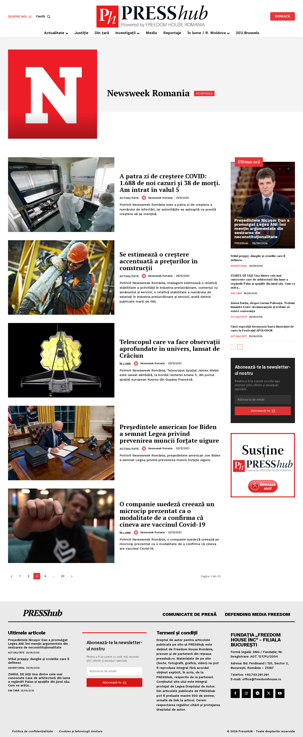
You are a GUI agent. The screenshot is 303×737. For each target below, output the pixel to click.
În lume (125, 363)
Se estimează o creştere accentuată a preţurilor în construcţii (159, 261)
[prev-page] (11, 576)
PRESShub (241, 243)
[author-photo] (144, 198)
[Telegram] (257, 693)
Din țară (236, 293)
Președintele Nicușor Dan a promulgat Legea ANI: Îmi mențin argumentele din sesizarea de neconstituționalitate (261, 228)
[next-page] (71, 576)
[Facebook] (235, 693)
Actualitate (129, 198)
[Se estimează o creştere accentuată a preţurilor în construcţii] (61, 277)
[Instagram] (246, 693)
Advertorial (239, 265)
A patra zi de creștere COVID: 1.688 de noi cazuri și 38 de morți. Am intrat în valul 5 (170, 183)
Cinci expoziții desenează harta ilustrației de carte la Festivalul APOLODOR (262, 328)
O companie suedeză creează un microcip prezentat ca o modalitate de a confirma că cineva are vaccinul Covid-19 (167, 514)
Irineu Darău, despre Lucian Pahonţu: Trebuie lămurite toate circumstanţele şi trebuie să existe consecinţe (263, 307)
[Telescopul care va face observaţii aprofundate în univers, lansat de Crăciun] (61, 360)
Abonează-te (260, 411)
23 (62, 576)
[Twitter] (268, 693)
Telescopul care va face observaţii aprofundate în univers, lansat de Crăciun (170, 349)
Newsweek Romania (160, 197)
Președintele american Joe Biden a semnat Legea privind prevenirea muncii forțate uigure (169, 434)
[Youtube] (279, 693)
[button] (44, 16)
